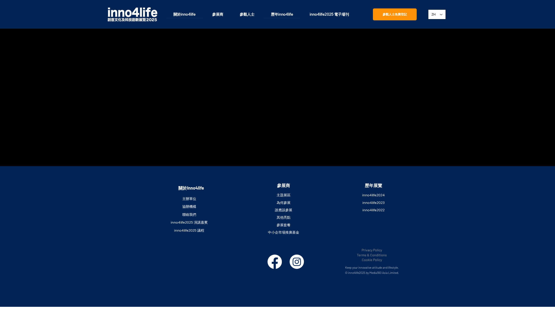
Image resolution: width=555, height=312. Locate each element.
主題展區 (284, 195)
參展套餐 (284, 225)
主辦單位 (189, 199)
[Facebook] (275, 262)
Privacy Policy (372, 250)
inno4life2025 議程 (189, 230)
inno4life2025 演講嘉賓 (189, 222)
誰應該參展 (283, 210)
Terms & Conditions (372, 255)
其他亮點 (284, 217)
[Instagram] (297, 262)
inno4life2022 (373, 210)
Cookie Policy (372, 260)
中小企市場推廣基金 (283, 232)
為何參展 (284, 202)
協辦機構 (189, 206)
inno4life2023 (373, 202)
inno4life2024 (373, 195)
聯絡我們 (189, 214)
